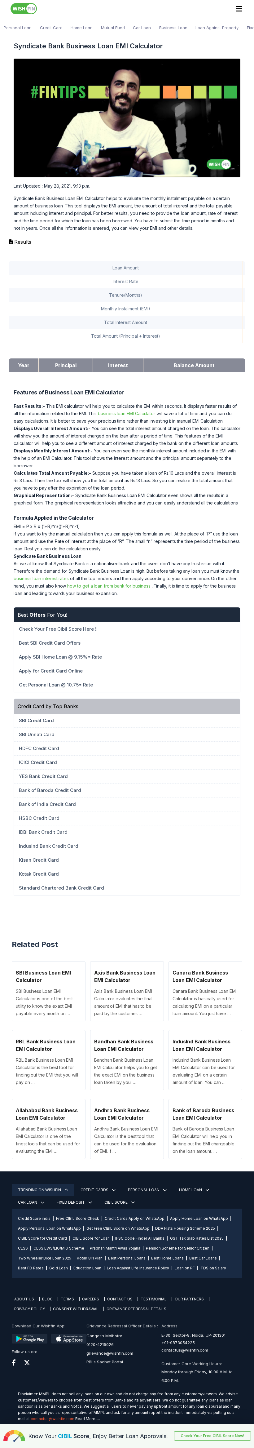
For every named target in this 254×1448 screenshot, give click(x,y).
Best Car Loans (203, 1258)
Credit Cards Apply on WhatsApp (134, 1218)
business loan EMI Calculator (126, 413)
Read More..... (87, 1418)
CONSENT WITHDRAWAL (76, 1309)
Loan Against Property (217, 27)
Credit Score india (34, 1218)
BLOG (47, 1299)
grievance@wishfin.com (109, 1353)
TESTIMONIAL (154, 1299)
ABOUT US (24, 1299)
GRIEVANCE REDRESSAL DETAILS (136, 1309)
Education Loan (87, 1268)
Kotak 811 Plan (90, 1258)
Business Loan (173, 27)
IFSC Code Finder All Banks (139, 1238)
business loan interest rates (41, 578)
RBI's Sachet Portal (104, 1361)
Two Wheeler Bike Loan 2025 (44, 1258)
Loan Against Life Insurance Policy (138, 1268)
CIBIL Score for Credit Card (42, 1238)
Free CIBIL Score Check (77, 1218)
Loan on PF (185, 1268)
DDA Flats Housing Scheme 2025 (185, 1228)
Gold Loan (58, 1268)
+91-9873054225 (178, 1342)
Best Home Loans (167, 1258)
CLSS (23, 1248)
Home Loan (82, 27)
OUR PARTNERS (189, 1299)
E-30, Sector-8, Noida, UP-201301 (193, 1335)
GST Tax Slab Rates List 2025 (197, 1238)
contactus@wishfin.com (184, 1350)
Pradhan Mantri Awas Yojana (115, 1248)
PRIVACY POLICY (29, 1309)
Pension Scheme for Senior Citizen (177, 1248)
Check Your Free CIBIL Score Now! (212, 1435)
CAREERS (90, 1299)
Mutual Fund (113, 27)
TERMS (67, 1299)
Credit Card (51, 27)
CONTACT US (120, 1299)
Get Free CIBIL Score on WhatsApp (118, 1228)
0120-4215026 (100, 1344)
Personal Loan (18, 27)
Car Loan (142, 27)
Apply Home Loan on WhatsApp (199, 1218)
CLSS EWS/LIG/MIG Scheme (58, 1248)
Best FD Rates (31, 1268)
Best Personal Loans (127, 1258)
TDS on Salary (213, 1268)
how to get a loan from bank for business (108, 586)
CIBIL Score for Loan (91, 1238)
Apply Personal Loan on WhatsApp (49, 1228)
